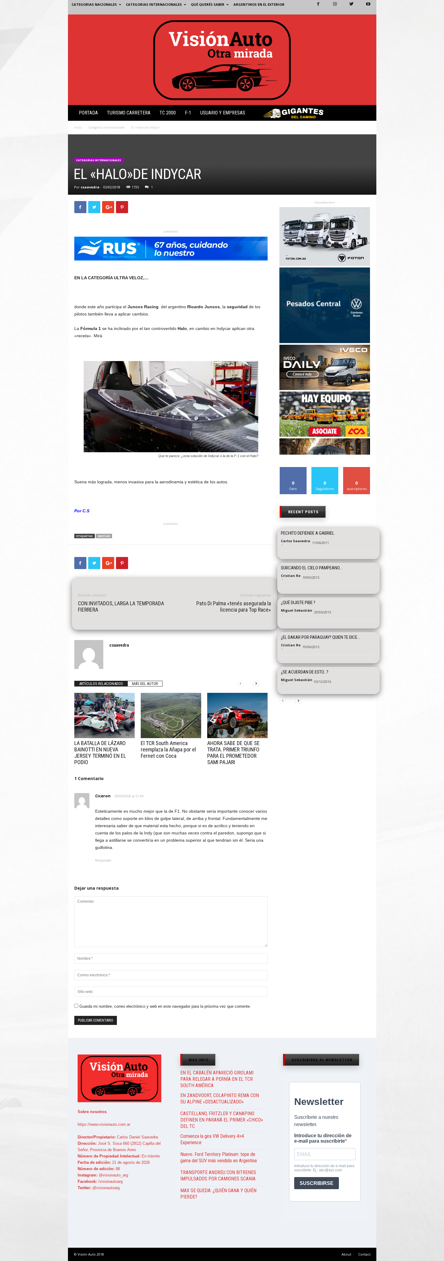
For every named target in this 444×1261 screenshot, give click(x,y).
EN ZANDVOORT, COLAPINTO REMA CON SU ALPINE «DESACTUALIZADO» (219, 1099)
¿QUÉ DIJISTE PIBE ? (298, 602)
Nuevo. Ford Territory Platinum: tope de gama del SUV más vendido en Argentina (218, 1157)
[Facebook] (314, 7)
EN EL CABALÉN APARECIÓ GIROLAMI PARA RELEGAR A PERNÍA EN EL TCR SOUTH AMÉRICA (216, 1079)
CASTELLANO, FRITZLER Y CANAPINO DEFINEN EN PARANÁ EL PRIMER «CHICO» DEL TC (221, 1120)
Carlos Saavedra (295, 540)
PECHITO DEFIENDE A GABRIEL (307, 533)
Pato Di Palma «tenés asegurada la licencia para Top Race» (233, 606)
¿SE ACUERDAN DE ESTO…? (304, 672)
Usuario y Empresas (222, 113)
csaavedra (90, 187)
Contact (364, 1254)
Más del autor (145, 683)
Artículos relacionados (101, 683)
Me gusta (293, 469)
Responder (103, 860)
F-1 (188, 113)
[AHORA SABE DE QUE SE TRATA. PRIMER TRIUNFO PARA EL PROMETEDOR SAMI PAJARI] (237, 715)
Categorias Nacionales (94, 4)
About (346, 1254)
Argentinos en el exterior (259, 4)
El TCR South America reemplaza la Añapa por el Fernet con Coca (168, 749)
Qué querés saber (207, 4)
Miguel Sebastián (296, 610)
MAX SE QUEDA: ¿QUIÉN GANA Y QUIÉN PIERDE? (218, 1194)
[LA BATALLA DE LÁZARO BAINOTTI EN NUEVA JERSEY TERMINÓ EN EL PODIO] (104, 715)
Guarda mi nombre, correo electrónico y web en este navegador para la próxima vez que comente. (165, 1006)
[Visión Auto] (222, 59)
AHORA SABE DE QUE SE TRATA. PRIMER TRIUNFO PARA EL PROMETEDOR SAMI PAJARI (233, 752)
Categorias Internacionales (154, 4)
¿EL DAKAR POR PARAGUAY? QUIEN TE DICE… (320, 637)
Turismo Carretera (128, 113)
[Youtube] (364, 7)
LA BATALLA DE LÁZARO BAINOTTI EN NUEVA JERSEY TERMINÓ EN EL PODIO (100, 752)
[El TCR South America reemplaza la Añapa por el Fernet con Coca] (171, 715)
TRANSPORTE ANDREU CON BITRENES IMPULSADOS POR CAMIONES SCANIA (218, 1176)
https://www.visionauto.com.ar (104, 1124)
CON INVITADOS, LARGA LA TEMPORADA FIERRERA (121, 606)
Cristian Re (291, 575)
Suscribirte (357, 469)
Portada (88, 113)
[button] (366, 114)
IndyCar (104, 536)
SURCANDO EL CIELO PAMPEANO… (311, 568)
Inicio (78, 127)
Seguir (324, 469)
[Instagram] (331, 7)
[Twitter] (348, 7)
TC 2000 (167, 113)
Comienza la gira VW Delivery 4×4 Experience (212, 1139)
